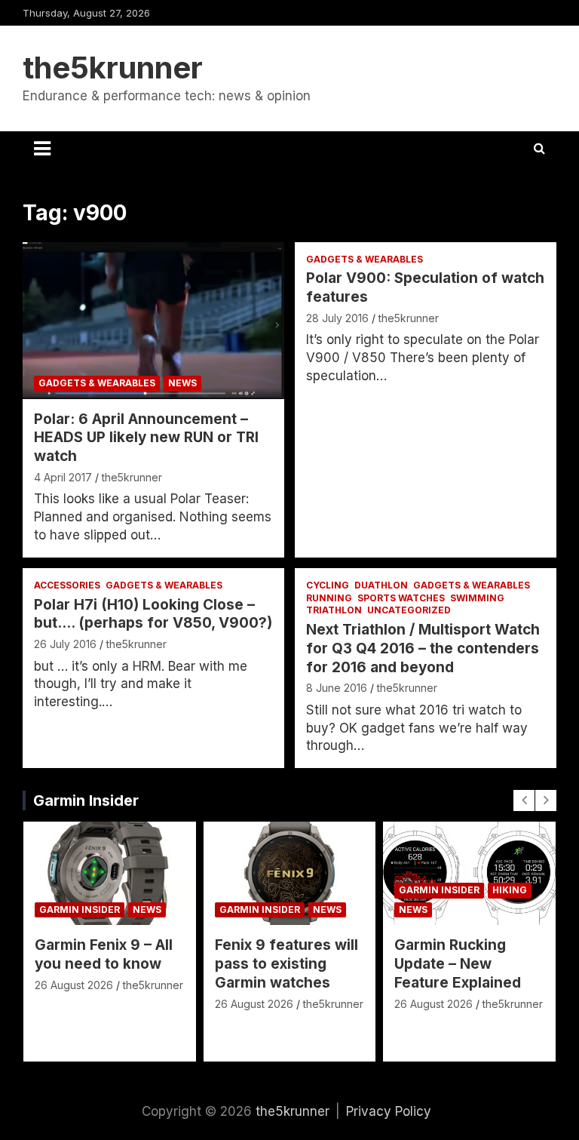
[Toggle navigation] (42, 148)
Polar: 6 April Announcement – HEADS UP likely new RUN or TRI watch (146, 437)
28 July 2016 (337, 318)
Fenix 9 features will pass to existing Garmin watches (286, 963)
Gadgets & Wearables (96, 383)
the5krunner (113, 67)
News (182, 383)
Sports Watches (401, 598)
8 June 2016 (336, 687)
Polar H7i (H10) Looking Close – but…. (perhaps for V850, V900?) (153, 614)
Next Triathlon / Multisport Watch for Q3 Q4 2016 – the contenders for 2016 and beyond (423, 648)
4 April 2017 (63, 477)
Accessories (67, 585)
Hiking (509, 890)
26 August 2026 (74, 985)
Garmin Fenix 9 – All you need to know (104, 954)
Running (329, 598)
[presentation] (524, 800)
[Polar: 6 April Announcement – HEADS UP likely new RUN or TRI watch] (153, 320)
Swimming (477, 598)
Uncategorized (409, 610)
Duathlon (381, 585)
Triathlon (334, 610)
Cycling (327, 585)
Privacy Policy (388, 1111)
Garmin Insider (86, 800)
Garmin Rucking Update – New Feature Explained (457, 963)
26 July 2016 (65, 644)
